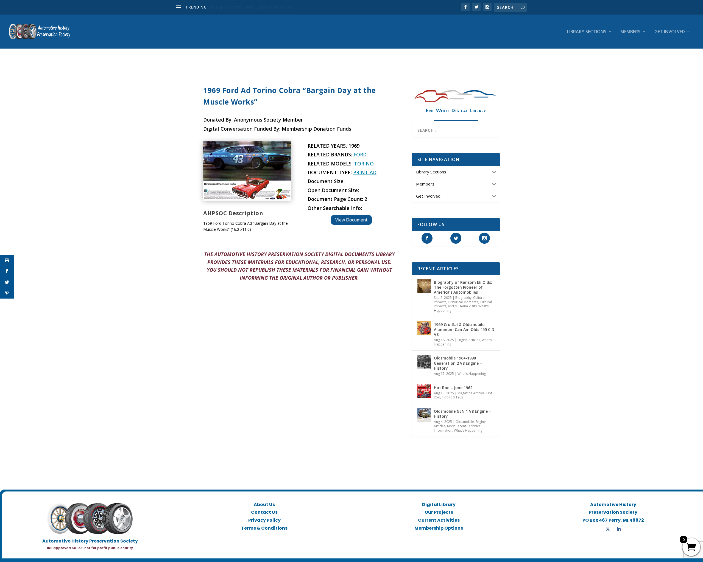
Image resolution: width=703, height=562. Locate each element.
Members (630, 32)
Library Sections (586, 32)
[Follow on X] (607, 529)
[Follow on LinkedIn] (618, 529)
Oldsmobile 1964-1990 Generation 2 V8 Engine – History (458, 362)
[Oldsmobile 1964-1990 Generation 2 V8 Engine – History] (424, 362)
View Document (351, 220)
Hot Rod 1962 (452, 397)
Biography (463, 297)
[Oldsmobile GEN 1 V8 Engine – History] (424, 415)
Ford (360, 154)
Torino (364, 163)
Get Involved (669, 32)
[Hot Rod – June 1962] (424, 391)
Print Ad (364, 172)
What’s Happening (471, 373)
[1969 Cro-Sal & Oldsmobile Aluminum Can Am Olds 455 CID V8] (424, 328)
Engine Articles (468, 340)
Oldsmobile (465, 421)
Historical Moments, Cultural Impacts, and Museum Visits (463, 304)
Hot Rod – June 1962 (453, 387)
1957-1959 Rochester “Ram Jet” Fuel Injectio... (250, 7)
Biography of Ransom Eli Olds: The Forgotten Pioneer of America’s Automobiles (463, 287)
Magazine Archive (471, 393)
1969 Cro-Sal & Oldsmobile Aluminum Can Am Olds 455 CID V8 (464, 329)
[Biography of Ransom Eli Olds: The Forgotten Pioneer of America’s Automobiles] (424, 286)
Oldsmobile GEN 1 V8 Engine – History (462, 414)
